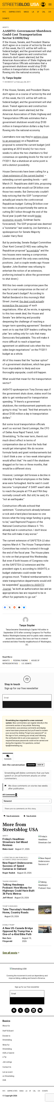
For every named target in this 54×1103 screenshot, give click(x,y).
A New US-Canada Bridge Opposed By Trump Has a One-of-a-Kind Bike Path (18, 931)
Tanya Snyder (14, 77)
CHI (49, 12)
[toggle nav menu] (49, 4)
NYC (4, 12)
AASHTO (6, 27)
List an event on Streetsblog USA (8, 1076)
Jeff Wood (8, 897)
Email (6, 698)
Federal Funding (20, 660)
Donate (6, 18)
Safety (5, 836)
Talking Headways (10, 881)
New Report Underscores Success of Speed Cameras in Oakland (17, 865)
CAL (43, 12)
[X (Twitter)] (20, 1010)
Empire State (15, 12)
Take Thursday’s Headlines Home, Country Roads (18, 911)
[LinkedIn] (33, 1010)
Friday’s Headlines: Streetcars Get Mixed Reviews (15, 842)
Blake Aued (8, 849)
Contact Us (7, 1067)
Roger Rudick (9, 873)
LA (33, 12)
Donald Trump (8, 925)
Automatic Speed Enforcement (15, 859)
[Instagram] (27, 1010)
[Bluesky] (40, 1010)
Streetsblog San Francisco (15, 857)
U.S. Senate (27, 664)
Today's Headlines (10, 906)
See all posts (10, 952)
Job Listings (7, 1062)
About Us (6, 1026)
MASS (26, 12)
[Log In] (43, 4)
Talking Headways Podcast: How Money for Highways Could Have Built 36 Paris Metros (18, 889)
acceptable (33, 250)
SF (38, 12)
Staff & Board (8, 1031)
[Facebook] (13, 1010)
